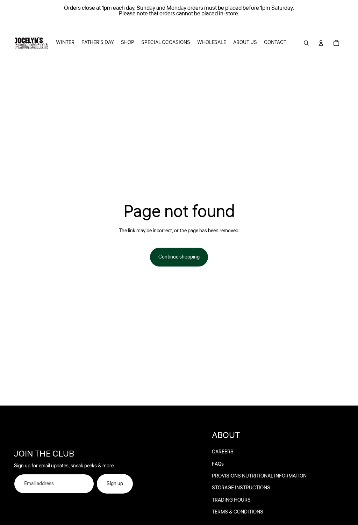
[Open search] (306, 43)
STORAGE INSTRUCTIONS (241, 487)
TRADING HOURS (231, 500)
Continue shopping (179, 257)
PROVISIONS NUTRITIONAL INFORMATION (259, 476)
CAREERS (223, 452)
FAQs (218, 464)
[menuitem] (65, 43)
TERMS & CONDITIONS (237, 512)
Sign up (115, 483)
